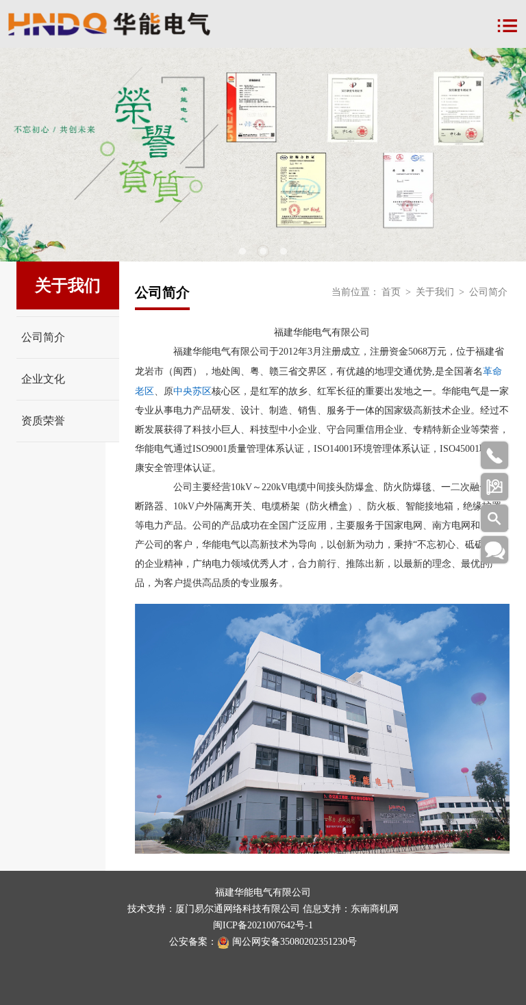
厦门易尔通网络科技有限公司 (237, 909)
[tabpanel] (263, 155)
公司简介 (43, 337)
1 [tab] (242, 251)
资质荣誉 (43, 421)
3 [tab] (283, 251)
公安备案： (193, 942)
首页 (391, 292)
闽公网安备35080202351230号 (294, 942)
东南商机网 (375, 909)
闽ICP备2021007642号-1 (263, 925)
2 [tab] (263, 251)
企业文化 (43, 379)
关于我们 (435, 292)
